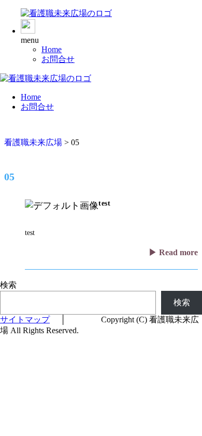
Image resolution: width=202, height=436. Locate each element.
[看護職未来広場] (66, 13)
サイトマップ (25, 319)
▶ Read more (173, 252)
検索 (8, 285)
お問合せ (58, 59)
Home (51, 49)
